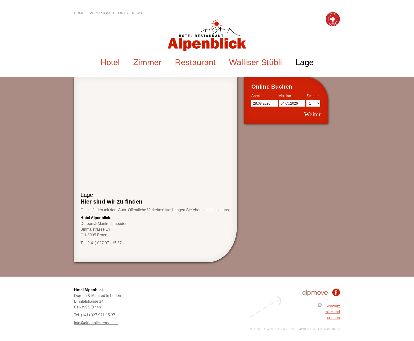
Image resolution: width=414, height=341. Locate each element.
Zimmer (312, 96)
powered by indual (279, 329)
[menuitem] (81, 13)
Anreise (257, 96)
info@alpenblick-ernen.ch (96, 323)
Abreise (285, 96)
